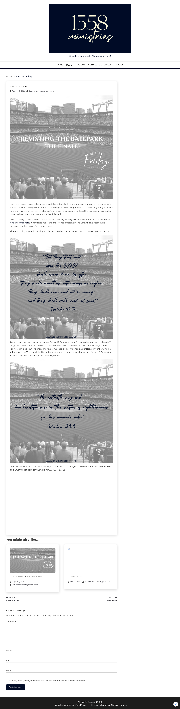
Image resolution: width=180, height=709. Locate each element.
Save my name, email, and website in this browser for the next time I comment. (47, 681)
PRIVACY (119, 65)
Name (9, 650)
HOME (60, 65)
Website (10, 670)
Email (9, 660)
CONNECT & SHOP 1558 (100, 65)
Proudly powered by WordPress (70, 705)
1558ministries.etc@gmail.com (41, 91)
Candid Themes (118, 705)
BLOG (69, 65)
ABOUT (81, 65)
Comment (11, 621)
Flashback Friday (18, 86)
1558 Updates (16, 577)
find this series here (19, 223)
